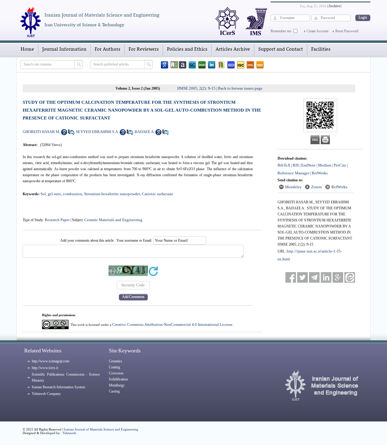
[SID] (231, 64)
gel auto (54, 194)
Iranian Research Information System (58, 387)
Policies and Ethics (187, 49)
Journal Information (64, 49)
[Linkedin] (211, 64)
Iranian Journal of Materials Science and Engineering (101, 429)
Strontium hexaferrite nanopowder (112, 194)
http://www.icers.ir (45, 368)
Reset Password (346, 31)
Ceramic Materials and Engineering (113, 220)
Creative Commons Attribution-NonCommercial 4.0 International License (172, 324)
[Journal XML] (250, 64)
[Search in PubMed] (71, 134)
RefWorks (320, 173)
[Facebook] (290, 277)
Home (27, 49)
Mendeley (293, 187)
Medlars (324, 165)
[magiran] (221, 64)
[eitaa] (349, 277)
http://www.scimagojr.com (50, 361)
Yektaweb (69, 433)
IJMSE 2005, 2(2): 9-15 (196, 88)
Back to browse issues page (240, 88)
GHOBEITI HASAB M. (41, 131)
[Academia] (182, 64)
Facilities (320, 49)
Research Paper (57, 220)
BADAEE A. (144, 131)
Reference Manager (293, 173)
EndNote (308, 165)
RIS (296, 165)
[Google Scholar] (164, 64)
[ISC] (240, 64)
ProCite (340, 165)
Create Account (317, 31)
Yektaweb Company (46, 394)
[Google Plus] (338, 277)
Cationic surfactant (157, 194)
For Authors (107, 49)
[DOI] (260, 64)
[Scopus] (192, 64)
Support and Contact (280, 49)
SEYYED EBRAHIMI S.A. (97, 131)
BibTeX (284, 165)
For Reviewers (143, 49)
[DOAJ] (202, 64)
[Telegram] (314, 277)
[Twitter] (302, 277)
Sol (43, 194)
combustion (72, 194)
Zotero (316, 187)
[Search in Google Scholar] (64, 134)
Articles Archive (233, 49)
